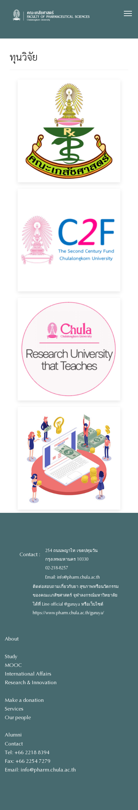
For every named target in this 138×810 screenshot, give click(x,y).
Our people (18, 717)
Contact (14, 744)
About (12, 639)
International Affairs (28, 674)
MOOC (13, 665)
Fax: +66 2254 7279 (27, 761)
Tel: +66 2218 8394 (27, 752)
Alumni (13, 735)
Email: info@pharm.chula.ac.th (72, 577)
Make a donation (24, 700)
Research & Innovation (30, 682)
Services (14, 709)
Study (11, 656)
